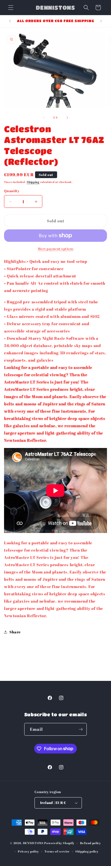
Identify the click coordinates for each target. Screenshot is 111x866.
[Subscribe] (80, 729)
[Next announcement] (101, 21)
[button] (11, 7)
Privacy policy (28, 851)
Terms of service (57, 851)
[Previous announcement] (10, 21)
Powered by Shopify (59, 843)
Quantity (11, 190)
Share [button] (15, 631)
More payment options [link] (56, 248)
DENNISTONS (33, 843)
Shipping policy (87, 851)
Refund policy (90, 843)
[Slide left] (44, 118)
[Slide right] (67, 118)
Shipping (33, 182)
